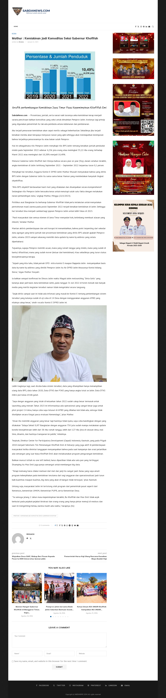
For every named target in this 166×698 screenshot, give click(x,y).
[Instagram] (141, 26)
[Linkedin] (146, 26)
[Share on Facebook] (59, 525)
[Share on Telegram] (69, 525)
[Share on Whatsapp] (67, 525)
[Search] (153, 26)
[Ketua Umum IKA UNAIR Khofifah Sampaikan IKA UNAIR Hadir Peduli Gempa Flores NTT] (92, 588)
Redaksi (21, 42)
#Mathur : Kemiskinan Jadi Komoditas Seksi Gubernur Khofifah (34, 516)
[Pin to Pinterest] (64, 525)
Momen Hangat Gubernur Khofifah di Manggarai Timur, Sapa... (27, 610)
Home (16, 26)
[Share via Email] (78, 525)
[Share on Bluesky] (75, 525)
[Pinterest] (143, 26)
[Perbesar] (151, 36)
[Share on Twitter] (62, 525)
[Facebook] (135, 26)
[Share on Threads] (72, 525)
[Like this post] (57, 525)
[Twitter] (138, 26)
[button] (15, 595)
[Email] (149, 26)
